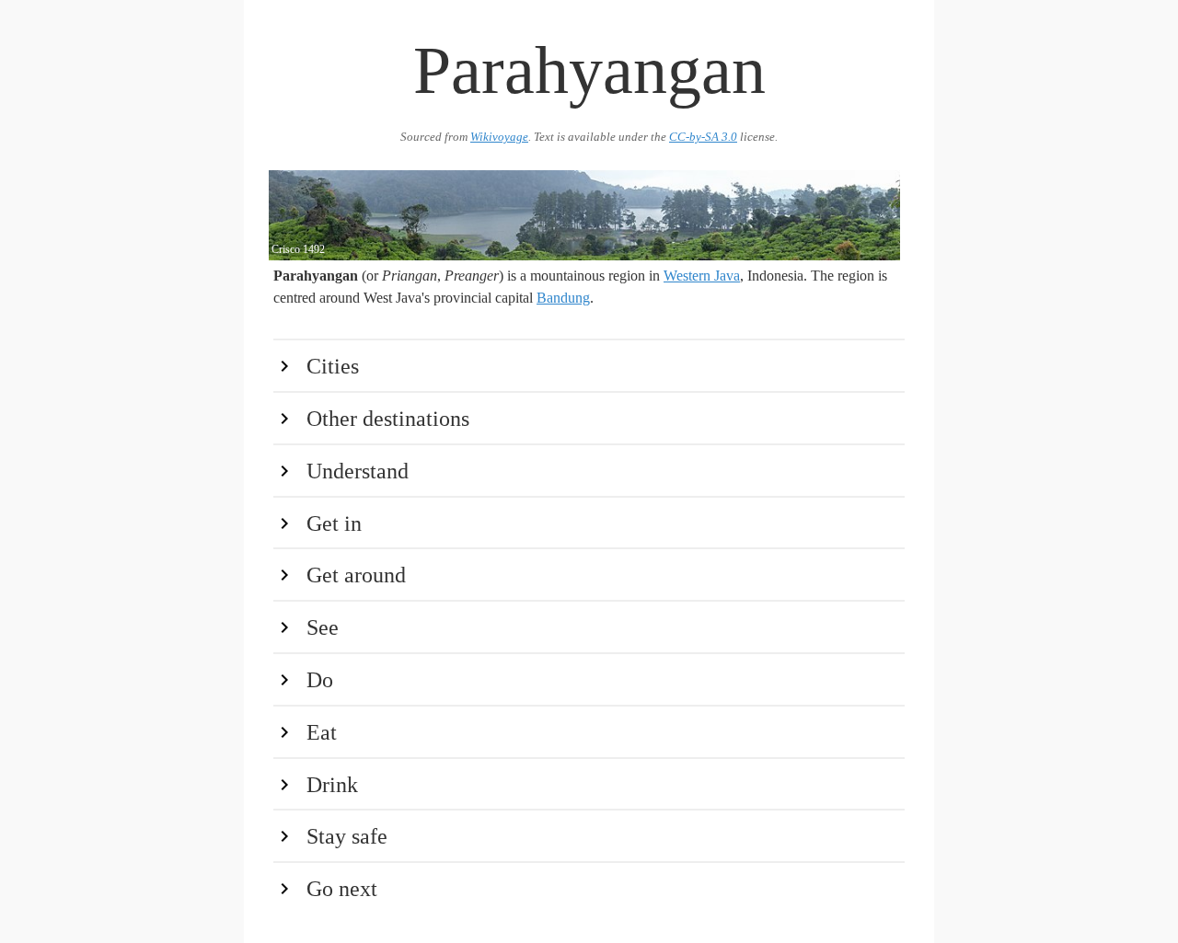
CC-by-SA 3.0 (703, 137)
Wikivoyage (499, 137)
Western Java (702, 275)
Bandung (563, 297)
